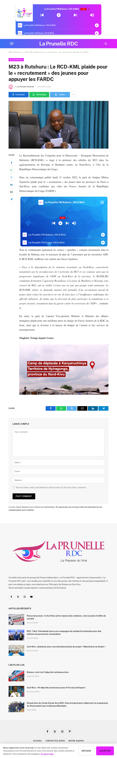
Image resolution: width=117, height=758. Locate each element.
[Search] (105, 43)
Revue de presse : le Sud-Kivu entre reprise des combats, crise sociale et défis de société (66, 617)
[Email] (11, 192)
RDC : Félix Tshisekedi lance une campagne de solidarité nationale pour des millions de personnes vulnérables (64, 632)
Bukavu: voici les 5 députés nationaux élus (48, 672)
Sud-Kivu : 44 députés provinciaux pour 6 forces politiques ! (56, 687)
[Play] (58, 15)
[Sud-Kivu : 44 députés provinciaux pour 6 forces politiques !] (16, 691)
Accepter (105, 751)
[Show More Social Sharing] (73, 94)
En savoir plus (47, 754)
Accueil (37, 741)
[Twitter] (11, 177)
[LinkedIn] (11, 184)
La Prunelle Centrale (25, 87)
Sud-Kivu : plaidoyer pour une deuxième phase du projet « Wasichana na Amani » (66, 647)
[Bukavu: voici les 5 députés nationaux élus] (16, 675)
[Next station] (42, 15)
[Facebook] (11, 163)
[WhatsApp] (11, 170)
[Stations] (102, 202)
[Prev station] (75, 15)
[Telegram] (11, 199)
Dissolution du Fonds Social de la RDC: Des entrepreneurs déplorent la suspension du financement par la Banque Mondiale (67, 704)
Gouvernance (16, 60)
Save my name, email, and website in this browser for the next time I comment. (51, 487)
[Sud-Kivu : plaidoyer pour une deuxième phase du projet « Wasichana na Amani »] (16, 650)
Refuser (86, 751)
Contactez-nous (55, 741)
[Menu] (12, 43)
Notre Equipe (76, 741)
